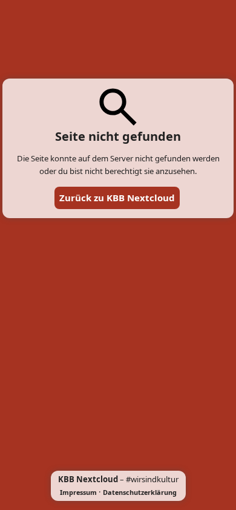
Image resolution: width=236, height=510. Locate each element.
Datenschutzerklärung (140, 492)
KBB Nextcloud (88, 479)
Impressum (78, 492)
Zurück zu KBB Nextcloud (117, 198)
